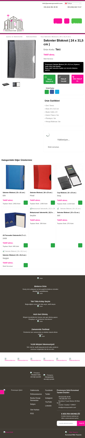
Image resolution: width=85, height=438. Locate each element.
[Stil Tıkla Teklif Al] (80, 245)
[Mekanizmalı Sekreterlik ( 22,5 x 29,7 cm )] (42, 209)
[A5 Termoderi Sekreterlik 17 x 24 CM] (15, 220)
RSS (32, 413)
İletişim (32, 404)
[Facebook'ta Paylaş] (52, 92)
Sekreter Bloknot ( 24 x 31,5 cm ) (14, 255)
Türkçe (69, 3)
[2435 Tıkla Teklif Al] (26, 245)
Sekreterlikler (31, 36)
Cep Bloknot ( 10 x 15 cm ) (66, 193)
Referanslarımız (36, 394)
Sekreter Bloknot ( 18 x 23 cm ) (41, 192)
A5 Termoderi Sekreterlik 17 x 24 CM (16, 235)
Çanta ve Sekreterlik (14, 36)
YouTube (48, 402)
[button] (50, 21)
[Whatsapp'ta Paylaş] (47, 92)
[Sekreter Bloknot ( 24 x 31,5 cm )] (15, 251)
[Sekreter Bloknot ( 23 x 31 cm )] (15, 177)
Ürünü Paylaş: (50, 88)
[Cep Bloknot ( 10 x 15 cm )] (69, 177)
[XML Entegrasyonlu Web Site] (22, 432)
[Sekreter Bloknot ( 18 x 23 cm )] (42, 177)
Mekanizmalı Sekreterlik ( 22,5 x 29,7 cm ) (45, 212)
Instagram (48, 398)
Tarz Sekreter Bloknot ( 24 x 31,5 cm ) (56, 36)
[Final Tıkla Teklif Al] (53, 203)
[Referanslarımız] (10, 359)
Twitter (47, 394)
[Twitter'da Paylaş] (57, 92)
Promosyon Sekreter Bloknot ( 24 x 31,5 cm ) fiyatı (61, 64)
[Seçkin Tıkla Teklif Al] (53, 245)
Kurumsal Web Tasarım (73, 435)
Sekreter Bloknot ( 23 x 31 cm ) (14, 192)
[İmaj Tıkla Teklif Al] (80, 203)
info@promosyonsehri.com (52, 3)
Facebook (49, 390)
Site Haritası (34, 410)
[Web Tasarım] (73, 432)
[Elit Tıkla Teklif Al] (26, 203)
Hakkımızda (34, 390)
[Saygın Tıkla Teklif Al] (26, 265)
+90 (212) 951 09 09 (50, 7)
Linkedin (48, 406)
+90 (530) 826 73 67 (74, 7)
